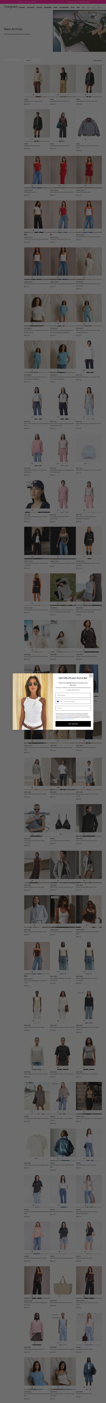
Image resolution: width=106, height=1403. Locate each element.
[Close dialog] (91, 675)
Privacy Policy (68, 718)
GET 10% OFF (73, 724)
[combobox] (59, 701)
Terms (73, 718)
